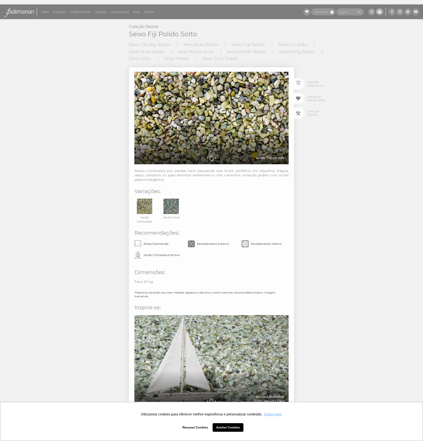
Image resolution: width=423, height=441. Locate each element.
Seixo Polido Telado (246, 51)
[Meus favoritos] (306, 11)
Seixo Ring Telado (297, 51)
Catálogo (101, 12)
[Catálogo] (371, 11)
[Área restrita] (379, 11)
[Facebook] (391, 11)
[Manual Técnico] (299, 112)
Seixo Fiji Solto (292, 44)
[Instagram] (399, 11)
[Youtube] (415, 11)
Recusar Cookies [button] (195, 427)
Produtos (59, 12)
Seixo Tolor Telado (220, 58)
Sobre (45, 12)
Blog (136, 12)
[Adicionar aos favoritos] (299, 98)
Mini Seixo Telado (201, 44)
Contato (149, 12)
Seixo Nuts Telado (146, 51)
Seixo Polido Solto (195, 51)
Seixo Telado (176, 58)
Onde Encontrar (80, 12)
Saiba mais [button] (273, 414)
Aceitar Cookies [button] (228, 427)
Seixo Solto (140, 58)
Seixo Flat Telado (248, 44)
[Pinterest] (407, 11)
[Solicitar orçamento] (299, 83)
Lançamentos (120, 12)
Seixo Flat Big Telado (149, 44)
